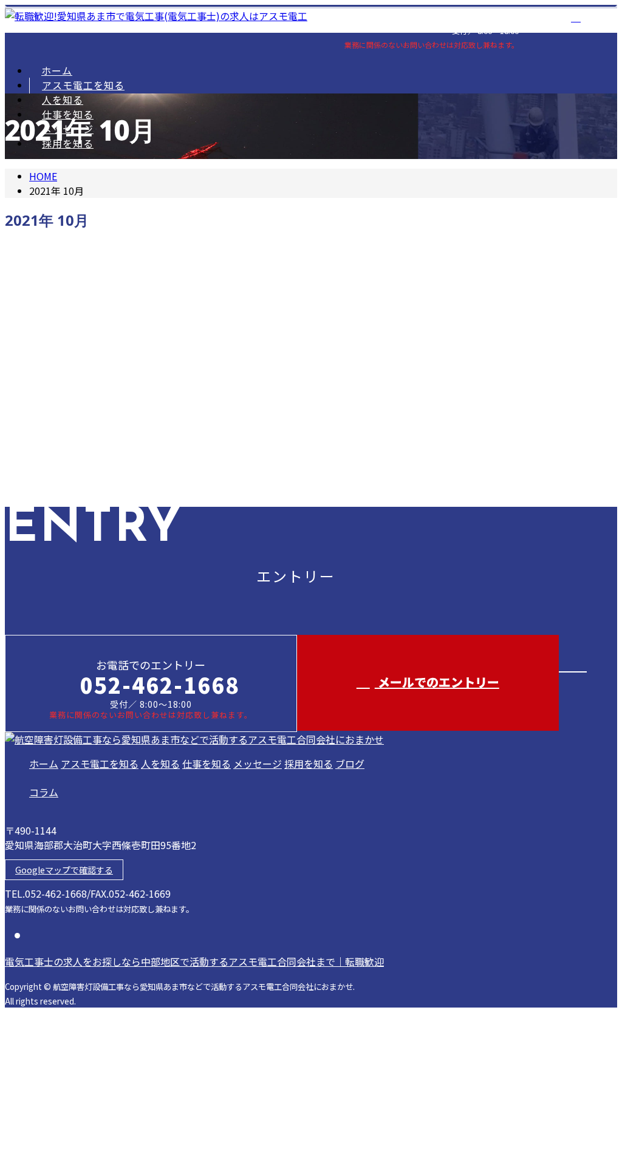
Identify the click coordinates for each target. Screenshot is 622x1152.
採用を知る (308, 763)
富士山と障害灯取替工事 (68, 276)
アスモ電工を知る (83, 85)
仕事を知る (206, 763)
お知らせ (72, 460)
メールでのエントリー (437, 682)
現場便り (72, 343)
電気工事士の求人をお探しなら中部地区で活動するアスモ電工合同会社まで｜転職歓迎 (194, 961)
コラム (43, 792)
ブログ (349, 763)
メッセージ (257, 763)
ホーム (56, 70)
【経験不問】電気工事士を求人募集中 (103, 393)
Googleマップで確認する (64, 870)
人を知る (62, 99)
